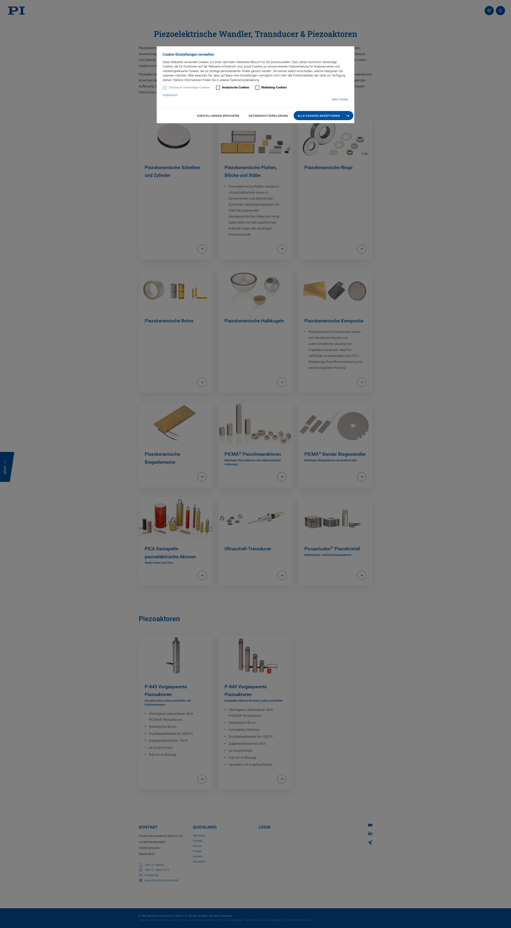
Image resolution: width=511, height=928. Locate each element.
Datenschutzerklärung (268, 115)
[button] (323, 115)
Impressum (170, 95)
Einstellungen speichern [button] (218, 115)
